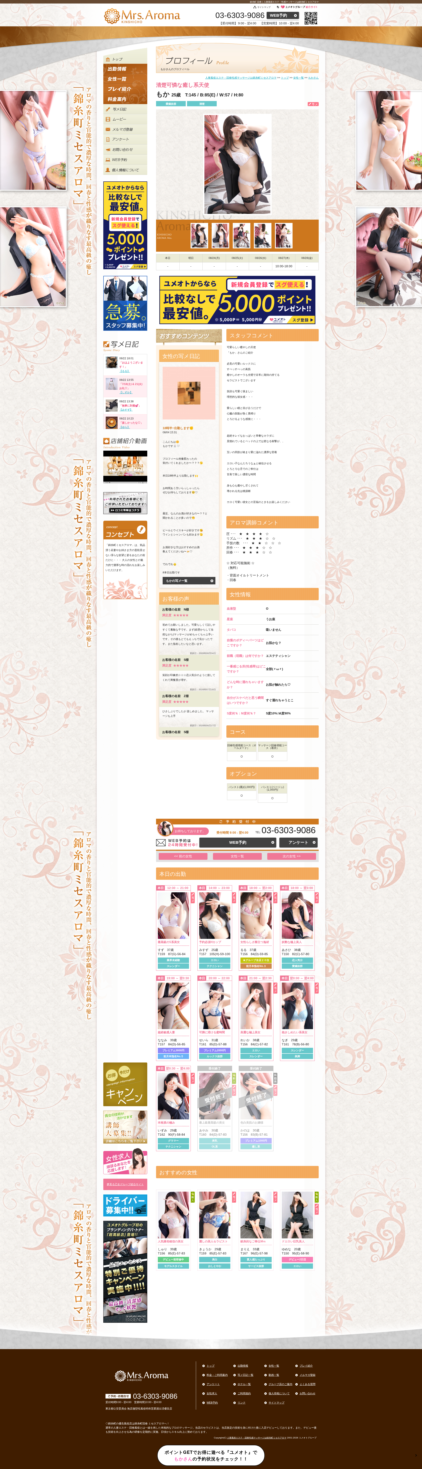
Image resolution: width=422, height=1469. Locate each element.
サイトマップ (264, 7)
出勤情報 (243, 1365)
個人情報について (279, 1393)
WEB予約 (278, 15)
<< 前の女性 (183, 856)
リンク (242, 1402)
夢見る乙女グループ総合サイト (125, 1184)
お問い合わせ (307, 1393)
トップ (211, 1365)
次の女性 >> (292, 856)
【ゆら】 (124, 427)
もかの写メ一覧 (176, 580)
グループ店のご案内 (280, 1384)
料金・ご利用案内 (217, 1375)
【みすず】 (126, 409)
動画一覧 (274, 1375)
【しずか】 (126, 392)
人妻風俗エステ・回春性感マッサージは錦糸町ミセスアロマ (256, 1437)
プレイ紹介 (306, 1365)
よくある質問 (307, 1384)
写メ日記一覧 (245, 1375)
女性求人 (212, 1393)
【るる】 (124, 371)
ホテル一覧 (244, 1384)
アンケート (298, 842)
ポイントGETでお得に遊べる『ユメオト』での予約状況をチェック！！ (211, 1455)
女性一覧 (237, 856)
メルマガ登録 (307, 1375)
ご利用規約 (244, 1393)
